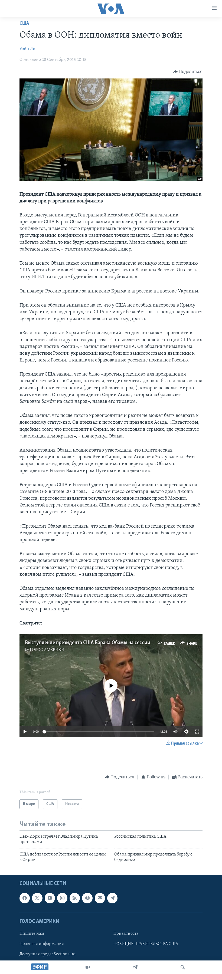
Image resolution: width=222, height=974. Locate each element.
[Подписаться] (100, 898)
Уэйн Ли (27, 49)
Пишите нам (31, 934)
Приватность (125, 934)
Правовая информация (41, 944)
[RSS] (75, 898)
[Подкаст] (87, 898)
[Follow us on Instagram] (62, 898)
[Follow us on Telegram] (112, 898)
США (24, 23)
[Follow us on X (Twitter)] (37, 898)
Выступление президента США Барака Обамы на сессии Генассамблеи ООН (109, 643)
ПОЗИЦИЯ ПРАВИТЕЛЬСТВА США (145, 944)
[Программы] (88, 967)
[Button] (188, 71)
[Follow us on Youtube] (50, 898)
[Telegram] (135, 967)
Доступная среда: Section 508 (47, 954)
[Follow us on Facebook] (24, 898)
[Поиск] (183, 967)
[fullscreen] (197, 731)
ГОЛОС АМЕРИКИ (47, 650)
